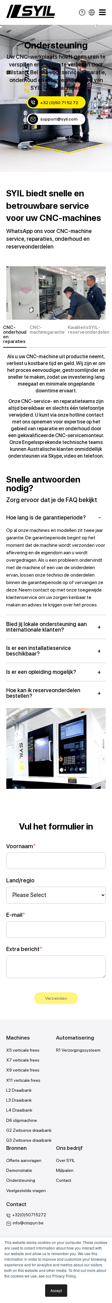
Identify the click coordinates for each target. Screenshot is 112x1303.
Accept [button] (56, 1290)
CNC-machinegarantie (47, 330)
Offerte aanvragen (23, 1160)
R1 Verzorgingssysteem (78, 1050)
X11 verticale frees (23, 1080)
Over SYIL (65, 1160)
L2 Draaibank (19, 1090)
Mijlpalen (64, 1170)
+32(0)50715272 (29, 1214)
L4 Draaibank (19, 1110)
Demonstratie (19, 1170)
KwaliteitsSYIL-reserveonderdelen (88, 330)
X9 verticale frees (23, 1070)
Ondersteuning (20, 1180)
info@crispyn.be (28, 1222)
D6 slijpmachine (21, 1120)
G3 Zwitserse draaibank (29, 1140)
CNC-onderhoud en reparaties (14, 334)
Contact (63, 1180)
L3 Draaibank (19, 1100)
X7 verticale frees (23, 1060)
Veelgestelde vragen (26, 1190)
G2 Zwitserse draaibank (29, 1130)
